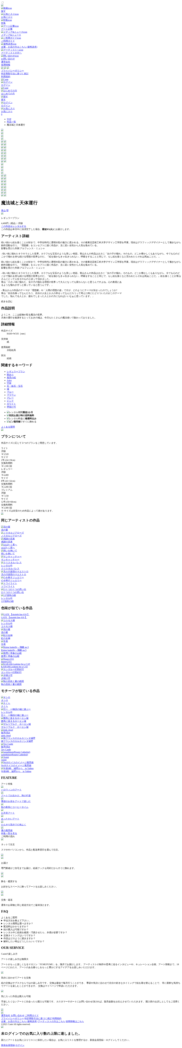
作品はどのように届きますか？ (19, 938)
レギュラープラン (16, 371)
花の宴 (4, 530)
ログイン (19, 1045)
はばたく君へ (8, 547)
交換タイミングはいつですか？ (19, 935)
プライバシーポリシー (12, 70)
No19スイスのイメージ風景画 (16, 765)
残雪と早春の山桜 (10, 656)
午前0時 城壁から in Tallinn (16, 771)
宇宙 (9, 383)
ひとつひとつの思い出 (12, 592)
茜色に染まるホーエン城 (13, 721)
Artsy (9, 380)
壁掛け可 (11, 407)
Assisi (4, 760)
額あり (10, 374)
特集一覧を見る (9, 833)
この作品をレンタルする (13, 226)
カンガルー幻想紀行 (11, 672)
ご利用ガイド (32, 1015)
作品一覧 (11, 122)
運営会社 (5, 62)
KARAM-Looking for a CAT (14, 666)
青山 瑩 (5, 210)
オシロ (4, 700)
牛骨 (3, 644)
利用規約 (5, 76)
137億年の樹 (7, 601)
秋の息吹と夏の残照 (11, 684)
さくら (4, 706)
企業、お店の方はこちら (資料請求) (19, 1021)
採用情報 (5, 65)
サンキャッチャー (10, 559)
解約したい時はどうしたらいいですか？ (24, 941)
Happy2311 (6, 661)
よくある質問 (8, 427)
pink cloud (6, 735)
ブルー (10, 392)
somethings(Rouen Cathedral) (14, 754)
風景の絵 (11, 377)
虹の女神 (5, 638)
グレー (10, 398)
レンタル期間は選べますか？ (18, 923)
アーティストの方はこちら (51, 1021)
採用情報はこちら (75, 1021)
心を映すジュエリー (11, 580)
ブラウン (11, 395)
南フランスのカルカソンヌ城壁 (17, 741)
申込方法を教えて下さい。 (17, 920)
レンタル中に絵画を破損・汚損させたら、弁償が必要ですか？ (35, 932)
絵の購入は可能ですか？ (16, 929)
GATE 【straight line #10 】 (14, 617)
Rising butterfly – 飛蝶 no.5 (13, 650)
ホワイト (11, 404)
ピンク (10, 401)
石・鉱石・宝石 (15, 386)
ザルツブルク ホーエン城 (14, 727)
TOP (9, 119)
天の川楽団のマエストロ (13, 574)
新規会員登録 (8, 1045)
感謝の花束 (7, 541)
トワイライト (8, 586)
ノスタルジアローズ (11, 535)
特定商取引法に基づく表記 (14, 73)
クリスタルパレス (10, 568)
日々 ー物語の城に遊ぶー (14, 715)
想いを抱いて (8, 553)
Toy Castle (6, 749)
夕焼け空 (5, 678)
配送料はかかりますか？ (16, 926)
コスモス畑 (7, 626)
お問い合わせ (17, 1015)
